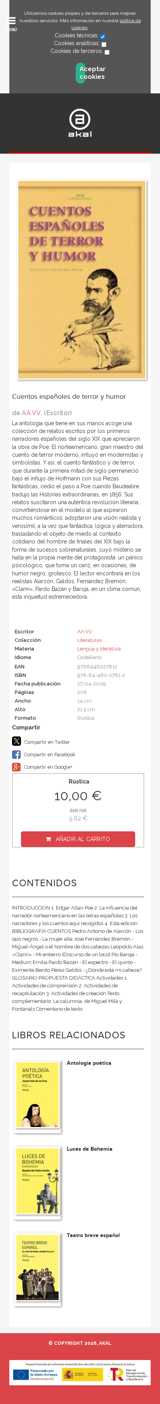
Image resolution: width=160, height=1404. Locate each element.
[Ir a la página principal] (80, 123)
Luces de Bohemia (90, 1149)
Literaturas (89, 640)
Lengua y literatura (99, 649)
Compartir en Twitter (46, 742)
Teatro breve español (93, 1235)
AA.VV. (32, 413)
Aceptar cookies (82, 73)
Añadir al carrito (83, 839)
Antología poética (89, 1063)
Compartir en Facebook (49, 754)
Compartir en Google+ (47, 767)
